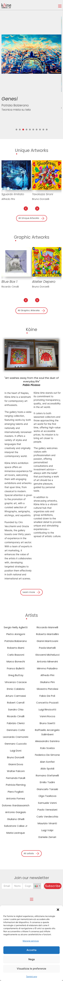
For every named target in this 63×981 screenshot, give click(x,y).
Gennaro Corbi (16, 730)
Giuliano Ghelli (15, 819)
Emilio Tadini (47, 782)
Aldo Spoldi (47, 768)
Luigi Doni (15, 750)
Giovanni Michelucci (47, 654)
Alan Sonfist (47, 762)
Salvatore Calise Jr (15, 826)
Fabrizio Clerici (16, 723)
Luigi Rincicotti (47, 709)
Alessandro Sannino (47, 741)
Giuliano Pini (47, 682)
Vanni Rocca (47, 716)
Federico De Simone (47, 755)
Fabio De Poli (47, 696)
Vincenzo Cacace (16, 682)
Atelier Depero (43, 281)
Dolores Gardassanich (15, 805)
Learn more (29, 592)
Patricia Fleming (16, 785)
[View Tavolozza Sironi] (46, 175)
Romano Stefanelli (47, 775)
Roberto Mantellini (47, 634)
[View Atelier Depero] (46, 261)
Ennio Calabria (16, 689)
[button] (58, 909)
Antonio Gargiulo (15, 812)
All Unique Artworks (28, 218)
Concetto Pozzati (47, 702)
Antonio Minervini (47, 661)
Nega (31, 959)
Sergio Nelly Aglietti (16, 627)
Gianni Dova (15, 764)
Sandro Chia (15, 709)
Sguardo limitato (13, 194)
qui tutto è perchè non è (15, 105)
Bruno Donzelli (40, 199)
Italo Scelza (47, 748)
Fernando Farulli (15, 778)
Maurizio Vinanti (47, 823)
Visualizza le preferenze (31, 968)
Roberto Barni (15, 648)
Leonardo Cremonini (15, 737)
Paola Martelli (47, 648)
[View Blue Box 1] (16, 261)
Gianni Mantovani (47, 641)
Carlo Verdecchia (47, 816)
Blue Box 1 (9, 281)
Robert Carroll (15, 702)
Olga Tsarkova (47, 796)
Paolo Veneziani (47, 809)
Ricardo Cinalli (10, 286)
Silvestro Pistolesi (47, 689)
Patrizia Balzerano (16, 641)
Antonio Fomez (15, 798)
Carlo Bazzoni (12, 118)
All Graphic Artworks (29, 310)
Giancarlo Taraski (47, 789)
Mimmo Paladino (47, 668)
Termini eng (31, 976)
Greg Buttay (15, 675)
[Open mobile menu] (59, 6)
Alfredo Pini (8, 199)
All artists (29, 853)
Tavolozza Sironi (42, 194)
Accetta (31, 950)
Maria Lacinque (15, 833)
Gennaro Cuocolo (16, 743)
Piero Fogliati (16, 791)
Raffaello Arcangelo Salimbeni (47, 732)
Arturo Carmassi (16, 696)
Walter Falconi (16, 771)
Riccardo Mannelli (47, 627)
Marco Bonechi (16, 661)
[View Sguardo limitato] (16, 175)
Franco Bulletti (16, 668)
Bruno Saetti (47, 723)
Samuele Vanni (47, 803)
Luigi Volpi (47, 830)
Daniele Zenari (47, 837)
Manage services (31, 941)
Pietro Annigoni (15, 634)
